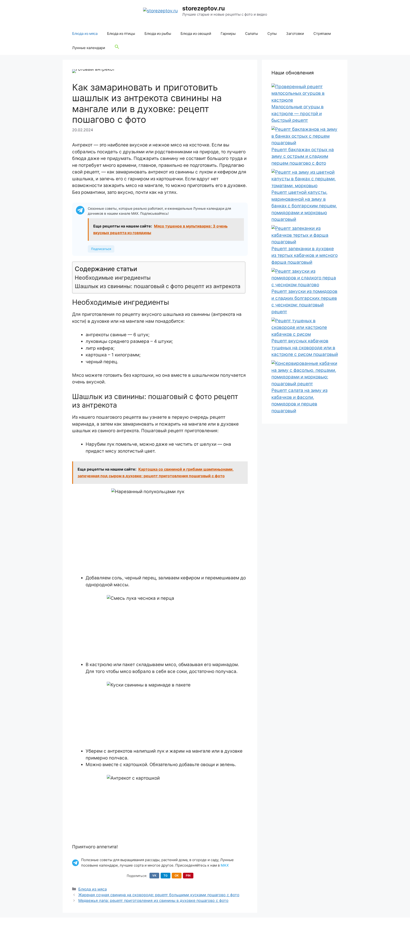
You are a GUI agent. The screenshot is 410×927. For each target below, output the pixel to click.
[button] (117, 48)
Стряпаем (322, 33)
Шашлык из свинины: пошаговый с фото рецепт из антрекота (157, 286)
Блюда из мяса (85, 33)
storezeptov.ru (203, 8)
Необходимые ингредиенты (113, 277)
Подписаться (101, 249)
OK (177, 875)
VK (154, 875)
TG (165, 875)
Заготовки (295, 33)
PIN (188, 875)
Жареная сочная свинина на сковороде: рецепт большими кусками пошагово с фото (158, 894)
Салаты (251, 33)
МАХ (225, 865)
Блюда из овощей (196, 33)
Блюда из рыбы (157, 33)
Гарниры (228, 33)
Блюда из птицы (121, 33)
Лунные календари (88, 47)
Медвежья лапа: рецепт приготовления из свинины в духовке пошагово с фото (153, 900)
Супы (272, 33)
